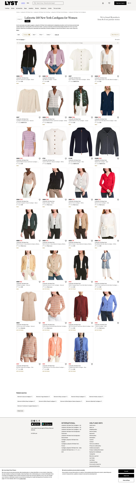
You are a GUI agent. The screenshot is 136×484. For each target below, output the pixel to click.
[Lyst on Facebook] (39, 421)
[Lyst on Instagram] (32, 421)
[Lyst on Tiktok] (34, 421)
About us (91, 427)
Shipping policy (93, 429)
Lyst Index (92, 458)
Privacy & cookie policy (95, 446)
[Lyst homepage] (11, 3)
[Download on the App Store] (35, 424)
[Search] (35, 3)
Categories (92, 454)
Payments (92, 433)
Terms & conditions (94, 443)
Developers (92, 437)
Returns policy (93, 431)
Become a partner (94, 456)
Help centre (92, 425)
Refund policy (92, 435)
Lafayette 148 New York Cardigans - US (71, 429)
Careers (91, 439)
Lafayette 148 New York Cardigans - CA (71, 427)
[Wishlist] (109, 3)
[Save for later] (39, 76)
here (82, 43)
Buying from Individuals (95, 452)
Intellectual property (94, 448)
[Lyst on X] (37, 421)
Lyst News (92, 460)
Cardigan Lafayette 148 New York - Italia (71, 448)
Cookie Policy (22, 478)
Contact (91, 441)
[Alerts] (103, 3)
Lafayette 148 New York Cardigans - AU (71, 425)
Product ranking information (96, 450)
